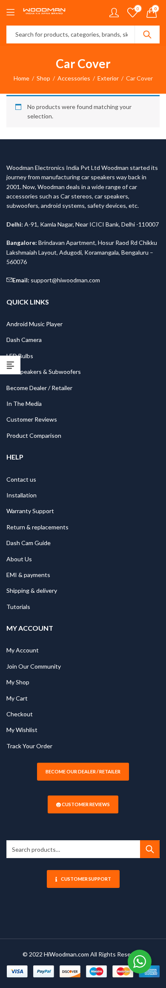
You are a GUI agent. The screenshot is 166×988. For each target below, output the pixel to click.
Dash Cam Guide (28, 542)
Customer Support (86, 879)
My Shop (17, 682)
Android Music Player (34, 323)
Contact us (21, 479)
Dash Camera (24, 339)
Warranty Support (30, 510)
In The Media (24, 403)
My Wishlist (21, 729)
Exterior (108, 78)
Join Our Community (33, 666)
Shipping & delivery (31, 590)
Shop (43, 78)
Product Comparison (33, 435)
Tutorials (18, 606)
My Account (22, 650)
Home (21, 78)
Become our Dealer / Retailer (83, 771)
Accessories (73, 78)
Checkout (19, 714)
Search (147, 34)
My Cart (17, 698)
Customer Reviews (31, 419)
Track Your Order (29, 746)
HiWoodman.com (66, 954)
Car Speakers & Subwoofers (43, 371)
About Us (19, 559)
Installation (21, 495)
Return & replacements (37, 527)
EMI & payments (28, 574)
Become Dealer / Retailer (39, 387)
